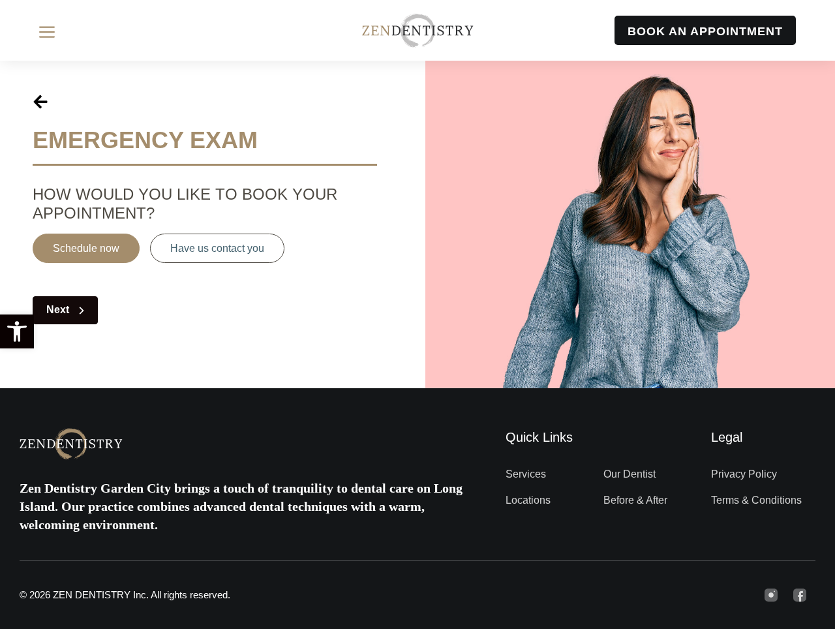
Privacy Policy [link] (744, 474)
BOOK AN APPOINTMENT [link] (705, 31)
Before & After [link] (635, 500)
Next (59, 309)
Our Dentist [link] (629, 474)
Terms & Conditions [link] (756, 500)
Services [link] (526, 474)
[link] (17, 331)
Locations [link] (528, 500)
